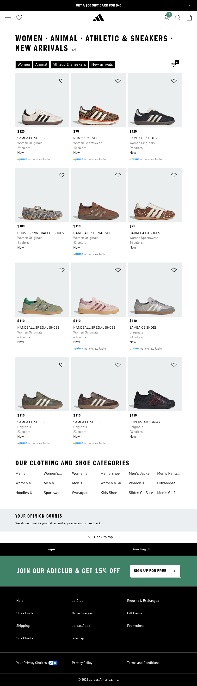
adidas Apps (81, 626)
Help (19, 601)
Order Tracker (82, 613)
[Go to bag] (189, 17)
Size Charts (24, 638)
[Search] (178, 17)
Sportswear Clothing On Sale (53, 493)
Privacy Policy (82, 663)
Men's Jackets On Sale (141, 474)
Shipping (23, 626)
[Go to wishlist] (19, 17)
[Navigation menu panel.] (7, 17)
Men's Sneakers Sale (27, 474)
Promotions (135, 626)
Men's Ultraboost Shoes (81, 483)
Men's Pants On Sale (167, 474)
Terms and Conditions (143, 663)
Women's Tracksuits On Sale (55, 474)
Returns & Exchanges (143, 601)
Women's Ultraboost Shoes (81, 474)
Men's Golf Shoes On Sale (169, 493)
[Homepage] (98, 19)
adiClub (77, 601)
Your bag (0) (141, 549)
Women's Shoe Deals (112, 483)
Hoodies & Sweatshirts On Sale (25, 493)
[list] (90, 65)
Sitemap (78, 638)
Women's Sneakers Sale (27, 483)
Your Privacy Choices (31, 663)
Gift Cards (134, 613)
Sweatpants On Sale (82, 493)
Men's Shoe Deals (110, 474)
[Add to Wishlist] (62, 81)
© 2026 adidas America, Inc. (98, 679)
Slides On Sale (141, 493)
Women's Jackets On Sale (138, 483)
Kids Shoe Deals (108, 493)
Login (50, 549)
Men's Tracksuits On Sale (55, 483)
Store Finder (25, 613)
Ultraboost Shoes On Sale (169, 483)
